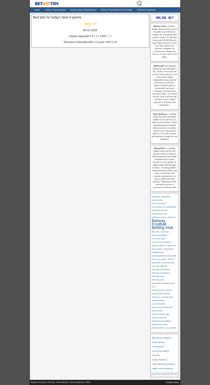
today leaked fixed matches (163, 364)
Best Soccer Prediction (161, 338)
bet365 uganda (171, 207)
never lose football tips (159, 266)
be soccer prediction (159, 203)
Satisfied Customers (146, 10)
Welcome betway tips (159, 317)
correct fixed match (158, 239)
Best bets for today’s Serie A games (57, 17)
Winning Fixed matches (160, 324)
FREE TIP (171, 259)
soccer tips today (167, 297)
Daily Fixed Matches (159, 245)
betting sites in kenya (159, 217)
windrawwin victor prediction (161, 321)
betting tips (171, 217)
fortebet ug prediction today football (164, 256)
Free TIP (156, 355)
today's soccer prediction (162, 368)
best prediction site (158, 207)
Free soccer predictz (159, 259)
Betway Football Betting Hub (162, 224)
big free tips (165, 232)
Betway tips (156, 232)
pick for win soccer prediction (162, 290)
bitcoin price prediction (159, 235)
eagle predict (171, 245)
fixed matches (169, 249)
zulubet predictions (158, 328)
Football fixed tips (158, 252)
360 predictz (166, 197)
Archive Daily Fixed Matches (83, 10)
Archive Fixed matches (55, 10)
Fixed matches (158, 342)
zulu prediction (171, 328)
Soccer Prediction (159, 360)
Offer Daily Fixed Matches (161, 269)
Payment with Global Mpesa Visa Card (163, 285)
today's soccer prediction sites (162, 307)
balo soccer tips (157, 200)
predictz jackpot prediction (161, 293)
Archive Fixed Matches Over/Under (117, 10)
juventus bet (156, 263)
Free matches (158, 347)
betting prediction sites (159, 214)
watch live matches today (160, 314)
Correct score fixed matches (162, 242)
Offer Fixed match (158, 280)
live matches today (167, 263)
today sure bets (157, 311)
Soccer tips (156, 297)
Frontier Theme (172, 382)
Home (37, 10)
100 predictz (156, 197)
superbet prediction (158, 300)
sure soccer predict (158, 304)
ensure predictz (157, 249)
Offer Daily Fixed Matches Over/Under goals (161, 274)
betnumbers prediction (159, 210)
